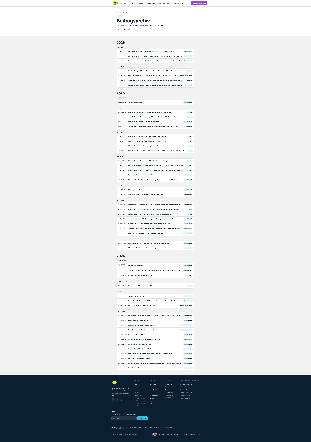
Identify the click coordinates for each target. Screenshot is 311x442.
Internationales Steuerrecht (186, 75)
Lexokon (176, 3)
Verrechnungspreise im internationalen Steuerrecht (144, 330)
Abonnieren (142, 418)
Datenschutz (169, 434)
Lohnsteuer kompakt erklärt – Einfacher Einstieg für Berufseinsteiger (149, 112)
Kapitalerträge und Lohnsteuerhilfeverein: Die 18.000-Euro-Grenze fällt (150, 51)
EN (184, 3)
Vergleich (141, 3)
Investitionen (189, 71)
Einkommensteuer (188, 51)
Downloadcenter (154, 395)
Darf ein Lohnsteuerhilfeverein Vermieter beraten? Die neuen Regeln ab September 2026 (155, 56)
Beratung (123, 3)
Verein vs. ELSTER (185, 395)
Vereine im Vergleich (185, 398)
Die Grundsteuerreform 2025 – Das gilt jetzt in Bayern (145, 146)
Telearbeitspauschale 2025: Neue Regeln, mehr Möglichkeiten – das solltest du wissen (155, 219)
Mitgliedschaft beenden (194, 434)
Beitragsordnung (154, 387)
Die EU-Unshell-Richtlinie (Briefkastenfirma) (142, 305)
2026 (119, 29)
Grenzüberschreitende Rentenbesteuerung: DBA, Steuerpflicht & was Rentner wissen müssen (152, 75)
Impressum (161, 434)
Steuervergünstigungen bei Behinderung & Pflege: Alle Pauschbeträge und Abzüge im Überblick (156, 80)
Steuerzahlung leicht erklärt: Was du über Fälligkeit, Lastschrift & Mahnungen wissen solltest (157, 170)
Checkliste (152, 390)
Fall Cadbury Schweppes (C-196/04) (139, 358)
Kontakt (152, 398)
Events (159, 3)
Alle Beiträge (168, 384)
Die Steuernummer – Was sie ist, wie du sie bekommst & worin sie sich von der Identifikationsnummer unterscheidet (157, 165)
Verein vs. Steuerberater (186, 390)
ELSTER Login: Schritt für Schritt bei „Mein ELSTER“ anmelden (147, 136)
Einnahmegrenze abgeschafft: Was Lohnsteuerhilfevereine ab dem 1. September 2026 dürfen (155, 61)
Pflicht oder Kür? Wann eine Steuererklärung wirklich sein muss (147, 248)
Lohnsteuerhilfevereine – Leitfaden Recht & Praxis (143, 121)
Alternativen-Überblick (186, 384)
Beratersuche (151, 3)
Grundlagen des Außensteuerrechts (139, 320)
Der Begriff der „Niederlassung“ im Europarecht (143, 349)
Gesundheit (189, 80)
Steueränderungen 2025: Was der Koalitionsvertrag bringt (146, 194)
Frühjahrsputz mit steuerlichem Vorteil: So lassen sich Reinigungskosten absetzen (153, 209)
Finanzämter (137, 395)
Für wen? (132, 3)
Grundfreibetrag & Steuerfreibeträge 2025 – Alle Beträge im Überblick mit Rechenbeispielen (156, 117)
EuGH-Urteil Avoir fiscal (135, 334)
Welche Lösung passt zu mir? (188, 387)
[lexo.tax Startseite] (115, 3)
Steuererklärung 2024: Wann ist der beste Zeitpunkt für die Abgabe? (149, 214)
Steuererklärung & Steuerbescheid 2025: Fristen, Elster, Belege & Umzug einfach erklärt (155, 161)
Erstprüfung (153, 384)
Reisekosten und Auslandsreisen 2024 (140, 286)
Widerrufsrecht (177, 434)
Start (118, 12)
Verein (136, 384)
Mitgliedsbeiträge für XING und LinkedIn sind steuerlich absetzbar (148, 243)
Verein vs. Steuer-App (186, 392)
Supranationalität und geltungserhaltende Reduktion (144, 339)
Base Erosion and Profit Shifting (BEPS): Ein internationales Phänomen (150, 353)
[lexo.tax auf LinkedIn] (121, 400)
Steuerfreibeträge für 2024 (136, 296)
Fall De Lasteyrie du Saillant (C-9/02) (139, 344)
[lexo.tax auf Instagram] (117, 400)
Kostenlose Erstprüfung (199, 3)
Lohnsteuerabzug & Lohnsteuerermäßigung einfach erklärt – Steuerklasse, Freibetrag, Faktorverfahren (157, 151)
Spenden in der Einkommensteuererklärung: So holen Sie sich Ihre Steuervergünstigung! (155, 270)
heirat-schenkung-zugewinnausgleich (140, 175)
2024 (129, 29)
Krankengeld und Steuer (135, 265)
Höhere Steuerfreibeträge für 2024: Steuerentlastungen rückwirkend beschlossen (153, 301)
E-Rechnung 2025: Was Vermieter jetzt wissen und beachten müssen (149, 223)
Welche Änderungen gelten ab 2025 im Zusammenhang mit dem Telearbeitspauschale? (155, 204)
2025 (124, 29)
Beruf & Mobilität (188, 85)
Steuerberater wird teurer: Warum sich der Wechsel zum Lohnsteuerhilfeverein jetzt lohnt (155, 228)
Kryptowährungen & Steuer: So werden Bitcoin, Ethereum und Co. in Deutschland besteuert (156, 71)
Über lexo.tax (166, 3)
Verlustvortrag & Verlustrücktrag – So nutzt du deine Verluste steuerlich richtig (152, 126)
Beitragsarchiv (169, 387)
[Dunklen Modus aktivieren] (188, 3)
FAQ (151, 392)
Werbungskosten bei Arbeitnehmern (139, 190)
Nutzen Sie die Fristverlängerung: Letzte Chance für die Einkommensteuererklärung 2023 (155, 315)
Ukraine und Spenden (135, 102)
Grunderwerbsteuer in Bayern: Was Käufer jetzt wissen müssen (148, 141)
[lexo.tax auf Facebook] (113, 400)
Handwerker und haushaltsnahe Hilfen (140, 275)
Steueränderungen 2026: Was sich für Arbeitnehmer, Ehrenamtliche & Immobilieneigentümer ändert (155, 85)
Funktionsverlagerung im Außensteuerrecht (141, 325)
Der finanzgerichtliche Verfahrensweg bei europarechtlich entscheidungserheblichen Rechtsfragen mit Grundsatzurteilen (155, 363)
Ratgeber (190, 112)
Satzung (185, 434)
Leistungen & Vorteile (140, 387)
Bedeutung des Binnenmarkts (137, 368)
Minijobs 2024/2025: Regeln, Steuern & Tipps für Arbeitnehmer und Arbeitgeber (153, 180)
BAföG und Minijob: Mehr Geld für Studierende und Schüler (146, 233)
